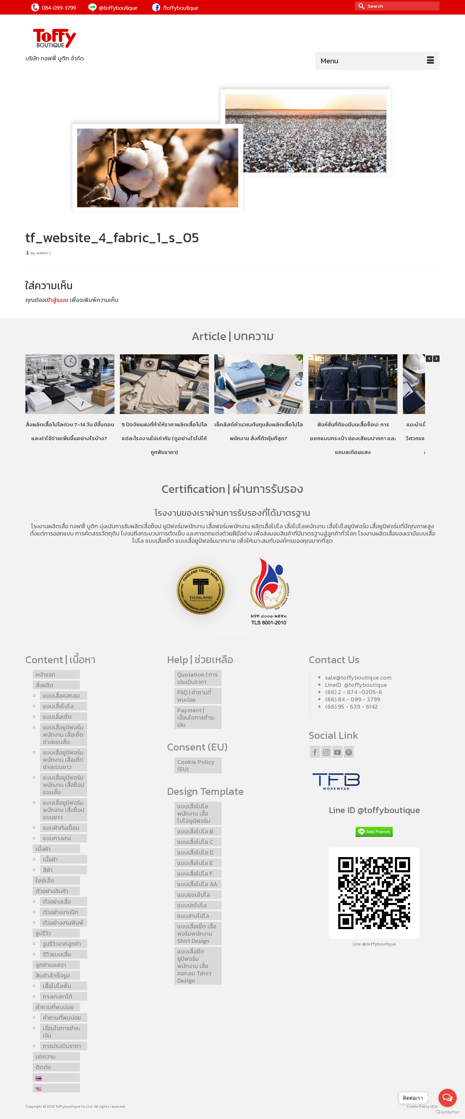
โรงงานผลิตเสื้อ (49, 526)
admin (42, 253)
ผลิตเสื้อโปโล (267, 526)
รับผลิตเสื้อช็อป (142, 526)
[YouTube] (337, 751)
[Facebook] (315, 751)
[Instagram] (326, 751)
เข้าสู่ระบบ (56, 299)
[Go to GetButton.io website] (447, 1112)
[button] (436, 358)
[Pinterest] (349, 751)
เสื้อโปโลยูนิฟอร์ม (348, 526)
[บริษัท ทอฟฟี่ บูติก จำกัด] (90, 39)
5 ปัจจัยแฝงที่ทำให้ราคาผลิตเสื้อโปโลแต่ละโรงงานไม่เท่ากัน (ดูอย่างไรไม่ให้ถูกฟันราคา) (164, 438)
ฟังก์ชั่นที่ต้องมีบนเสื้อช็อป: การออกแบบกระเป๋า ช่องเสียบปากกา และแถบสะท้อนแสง (353, 438)
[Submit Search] (360, 6)
